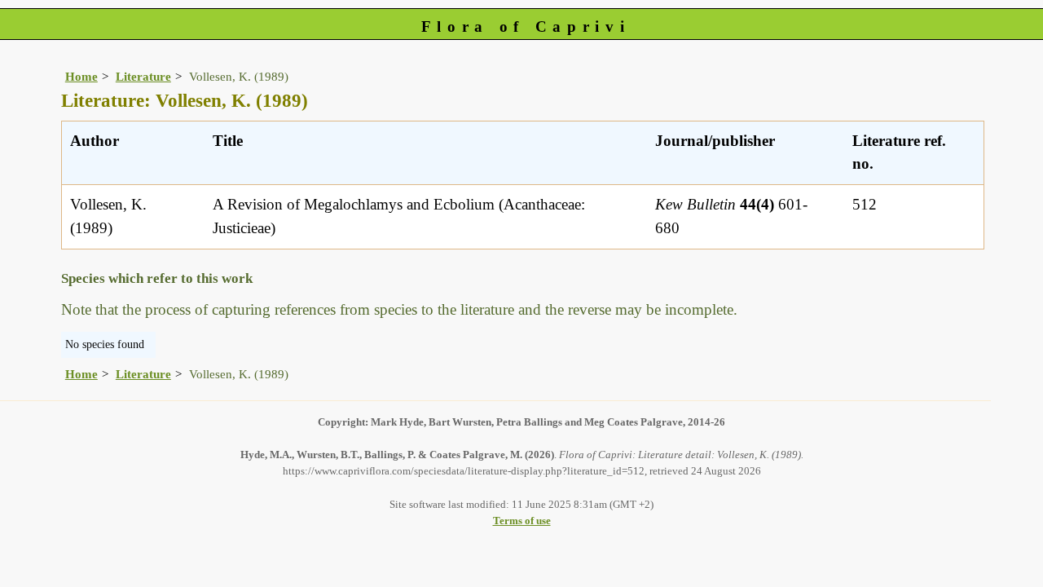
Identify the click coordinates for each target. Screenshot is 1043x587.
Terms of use (522, 520)
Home (81, 76)
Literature (143, 76)
